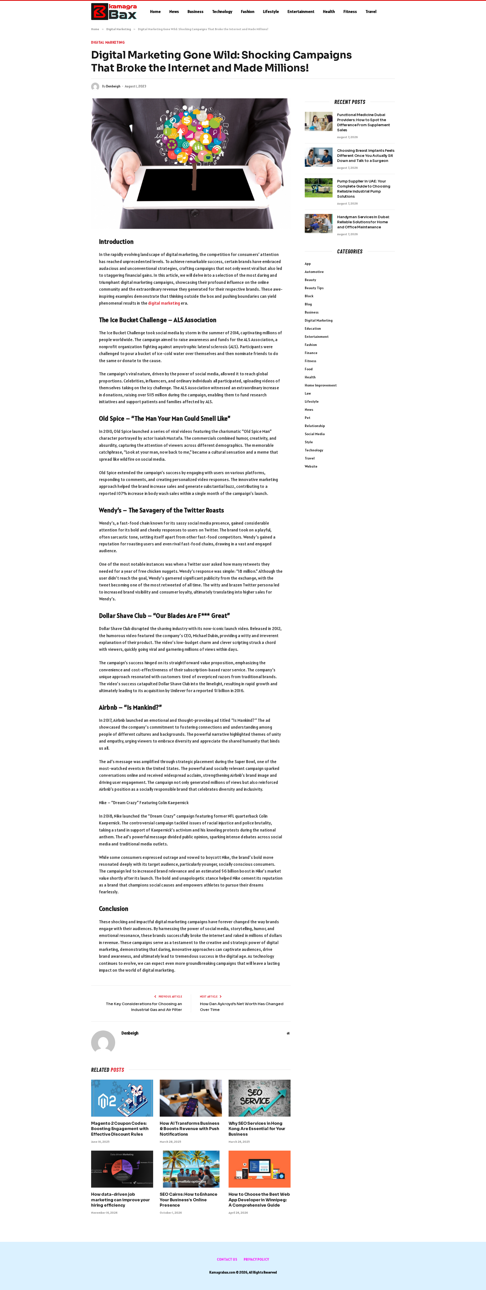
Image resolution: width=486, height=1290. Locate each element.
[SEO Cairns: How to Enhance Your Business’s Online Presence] (191, 1169)
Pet (307, 417)
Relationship (315, 425)
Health (329, 11)
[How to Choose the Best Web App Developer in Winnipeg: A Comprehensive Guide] (260, 1169)
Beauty (310, 280)
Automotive (314, 271)
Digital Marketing (108, 42)
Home (155, 11)
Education (313, 328)
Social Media (315, 434)
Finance (311, 353)
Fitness (350, 11)
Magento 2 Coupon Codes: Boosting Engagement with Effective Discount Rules (120, 1129)
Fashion (247, 11)
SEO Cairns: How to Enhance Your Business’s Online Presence (188, 1200)
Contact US (227, 1259)
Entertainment (301, 11)
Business (196, 11)
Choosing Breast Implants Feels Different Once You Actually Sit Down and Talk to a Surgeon (365, 155)
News (174, 11)
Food (309, 369)
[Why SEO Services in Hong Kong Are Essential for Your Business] (260, 1098)
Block (309, 296)
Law (308, 393)
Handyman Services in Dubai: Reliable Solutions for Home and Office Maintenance (363, 222)
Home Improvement (321, 385)
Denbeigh (113, 86)
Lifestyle (271, 11)
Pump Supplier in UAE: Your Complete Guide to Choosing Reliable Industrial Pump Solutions (363, 189)
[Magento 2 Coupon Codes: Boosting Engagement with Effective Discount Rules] (122, 1098)
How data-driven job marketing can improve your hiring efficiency (120, 1200)
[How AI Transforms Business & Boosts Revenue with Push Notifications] (191, 1098)
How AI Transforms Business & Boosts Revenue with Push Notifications (189, 1129)
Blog (308, 304)
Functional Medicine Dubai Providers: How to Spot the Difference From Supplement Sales (363, 122)
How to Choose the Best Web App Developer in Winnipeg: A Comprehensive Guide (259, 1200)
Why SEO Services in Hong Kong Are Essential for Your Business (257, 1129)
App (308, 263)
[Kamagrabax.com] (114, 12)
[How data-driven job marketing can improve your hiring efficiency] (122, 1169)
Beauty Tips (314, 288)
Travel (371, 11)
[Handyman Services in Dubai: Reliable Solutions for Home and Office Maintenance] (319, 223)
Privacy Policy (256, 1259)
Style (309, 442)
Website (311, 466)
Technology (222, 11)
